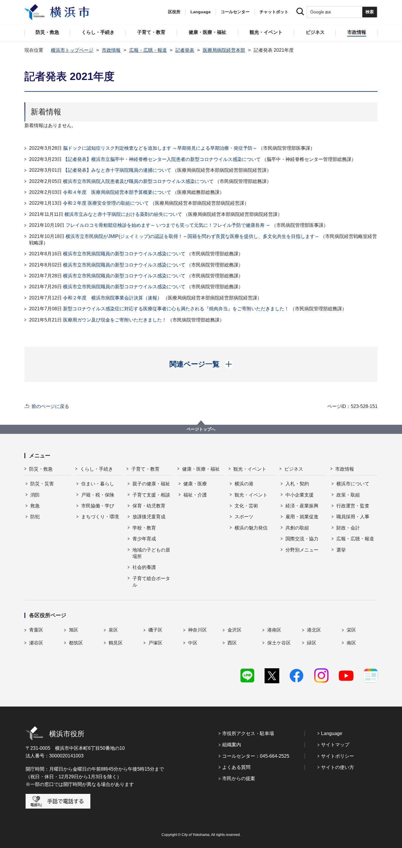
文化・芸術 (246, 505)
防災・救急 (41, 469)
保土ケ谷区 (279, 642)
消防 (35, 494)
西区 (232, 642)
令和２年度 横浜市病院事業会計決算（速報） (112, 297)
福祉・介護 (195, 494)
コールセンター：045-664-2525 (255, 756)
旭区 (73, 629)
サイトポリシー (337, 756)
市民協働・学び (97, 505)
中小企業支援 (299, 494)
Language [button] (200, 11)
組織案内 (231, 744)
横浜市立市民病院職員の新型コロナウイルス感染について (124, 253)
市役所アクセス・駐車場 (248, 733)
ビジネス (293, 469)
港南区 (274, 629)
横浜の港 (244, 483)
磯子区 (155, 629)
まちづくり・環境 (100, 516)
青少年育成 (144, 538)
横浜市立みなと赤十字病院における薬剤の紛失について (123, 214)
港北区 (314, 629)
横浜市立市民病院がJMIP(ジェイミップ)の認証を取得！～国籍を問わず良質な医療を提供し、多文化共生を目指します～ (192, 236)
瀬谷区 (36, 642)
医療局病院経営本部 (224, 50)
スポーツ (244, 516)
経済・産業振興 (301, 505)
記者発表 (184, 50)
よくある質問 (236, 767)
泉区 (113, 629)
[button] (201, 364)
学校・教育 (144, 527)
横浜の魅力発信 (251, 527)
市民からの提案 (238, 778)
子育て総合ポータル (151, 581)
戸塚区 (155, 642)
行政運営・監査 (352, 505)
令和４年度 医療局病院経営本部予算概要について (117, 192)
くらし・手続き (96, 469)
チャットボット (274, 11)
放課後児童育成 (148, 516)
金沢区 (234, 629)
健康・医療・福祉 (201, 469)
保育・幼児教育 (148, 505)
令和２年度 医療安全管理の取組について (106, 203)
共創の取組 (297, 527)
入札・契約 (297, 483)
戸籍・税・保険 (97, 494)
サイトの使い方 (337, 767)
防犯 (35, 516)
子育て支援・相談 (151, 494)
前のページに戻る (50, 406)
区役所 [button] (174, 11)
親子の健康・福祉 (151, 483)
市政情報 (111, 50)
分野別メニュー (301, 549)
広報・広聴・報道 (148, 50)
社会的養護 (144, 567)
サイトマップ (335, 744)
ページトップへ (201, 429)
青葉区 (36, 629)
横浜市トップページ (72, 50)
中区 (192, 642)
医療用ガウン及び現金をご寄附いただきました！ (115, 319)
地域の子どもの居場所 (151, 553)
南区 (351, 642)
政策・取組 (348, 494)
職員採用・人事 (352, 516)
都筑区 (76, 642)
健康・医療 (195, 483)
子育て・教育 (145, 469)
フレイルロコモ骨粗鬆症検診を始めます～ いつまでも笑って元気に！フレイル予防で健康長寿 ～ (168, 225)
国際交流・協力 (301, 538)
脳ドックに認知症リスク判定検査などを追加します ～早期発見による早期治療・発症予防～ (160, 148)
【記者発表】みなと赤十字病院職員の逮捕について (117, 170)
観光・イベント (249, 469)
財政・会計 (348, 527)
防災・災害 (42, 483)
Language (331, 733)
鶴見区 (116, 642)
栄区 (351, 629)
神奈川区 (197, 629)
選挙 (341, 549)
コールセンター (235, 11)
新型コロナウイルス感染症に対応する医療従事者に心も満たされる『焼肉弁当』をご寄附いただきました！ (176, 308)
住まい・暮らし (97, 483)
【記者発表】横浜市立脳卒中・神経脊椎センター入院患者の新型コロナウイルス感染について (162, 159)
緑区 (311, 642)
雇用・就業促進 (301, 516)
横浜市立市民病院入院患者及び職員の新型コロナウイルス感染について (138, 181)
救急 (35, 505)
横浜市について (352, 483)
